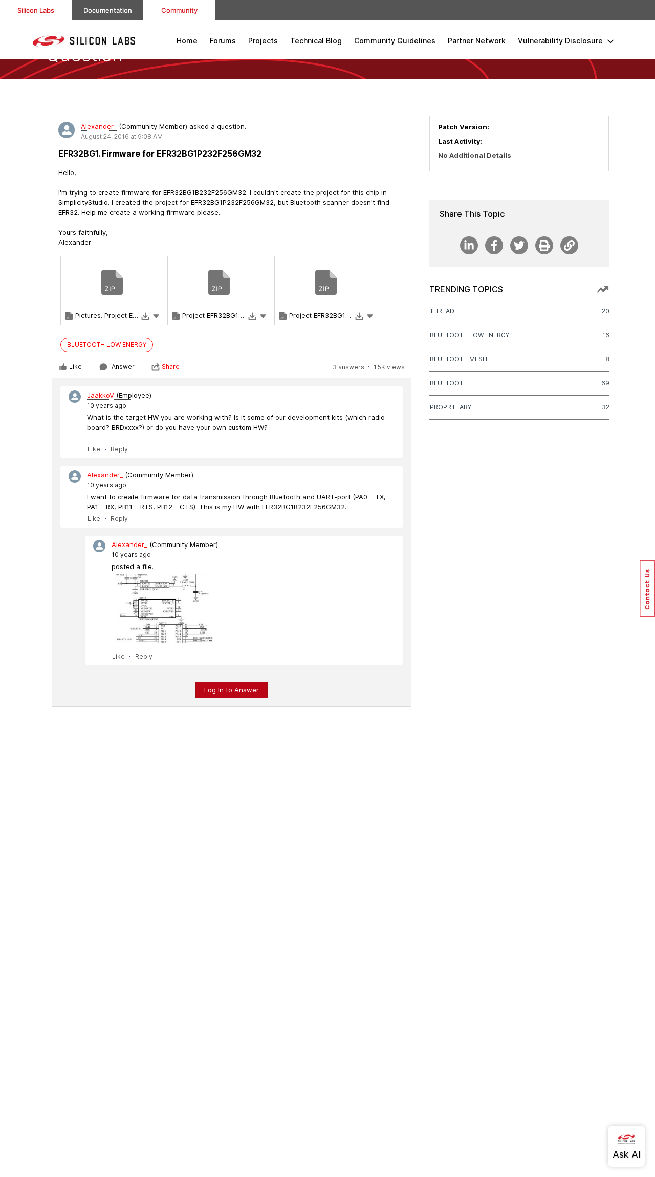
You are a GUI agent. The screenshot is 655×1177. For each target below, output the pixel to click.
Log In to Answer (231, 690)
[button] (156, 316)
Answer (123, 366)
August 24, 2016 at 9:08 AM (122, 136)
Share (171, 366)
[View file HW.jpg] (163, 608)
